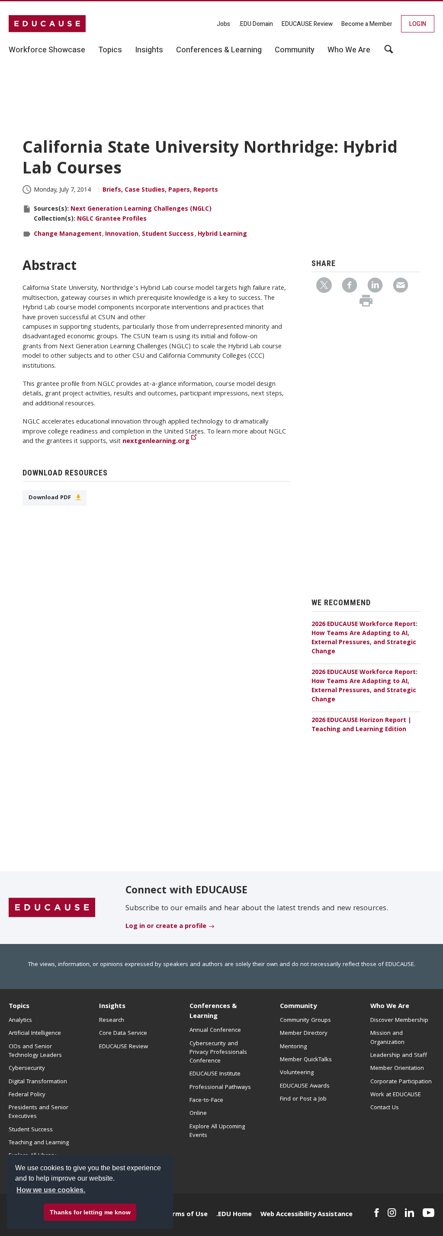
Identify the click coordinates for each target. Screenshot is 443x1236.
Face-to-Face (206, 1100)
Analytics (20, 1020)
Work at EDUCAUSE (395, 1095)
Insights (112, 1006)
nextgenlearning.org (155, 441)
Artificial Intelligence (35, 1033)
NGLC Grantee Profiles (112, 219)
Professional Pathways (220, 1087)
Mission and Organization (387, 1038)
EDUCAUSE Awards (305, 1086)
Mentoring (293, 1047)
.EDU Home (234, 1214)
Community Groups (305, 1020)
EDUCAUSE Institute (215, 1074)
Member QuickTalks (306, 1060)
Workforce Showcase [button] (47, 50)
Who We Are (389, 1006)
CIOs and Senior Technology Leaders (35, 1051)
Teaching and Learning (39, 1143)
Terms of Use (186, 1214)
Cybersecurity (27, 1068)
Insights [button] (149, 50)
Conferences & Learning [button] (219, 50)
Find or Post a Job (303, 1099)
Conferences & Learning (213, 1011)
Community (298, 1006)
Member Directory (303, 1033)
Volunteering (297, 1073)
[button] (311, 1216)
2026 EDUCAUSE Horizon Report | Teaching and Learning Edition (361, 725)
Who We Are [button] (348, 50)
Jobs (223, 24)
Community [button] (295, 50)
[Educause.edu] (52, 908)
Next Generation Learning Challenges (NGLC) (141, 209)
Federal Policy (27, 1095)
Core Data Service (123, 1033)
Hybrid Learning (222, 234)
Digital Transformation (38, 1082)
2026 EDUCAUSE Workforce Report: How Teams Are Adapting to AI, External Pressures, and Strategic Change (364, 638)
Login (417, 24)
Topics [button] (110, 50)
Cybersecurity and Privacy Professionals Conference (218, 1052)
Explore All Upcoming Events (217, 1131)
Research (111, 1020)
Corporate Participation (401, 1082)
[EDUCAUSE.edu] (47, 23)
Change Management (68, 234)
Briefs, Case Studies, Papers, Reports (160, 190)
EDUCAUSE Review (307, 24)
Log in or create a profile (165, 926)
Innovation (121, 234)
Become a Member (366, 24)
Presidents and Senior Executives (38, 1112)
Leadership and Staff (398, 1055)
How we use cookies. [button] (50, 1190)
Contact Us (384, 1108)
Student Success (168, 234)
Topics (19, 1006)
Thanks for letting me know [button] (90, 1212)
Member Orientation (397, 1068)
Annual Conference (215, 1030)
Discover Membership (399, 1020)
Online (198, 1113)
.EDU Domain (256, 24)
